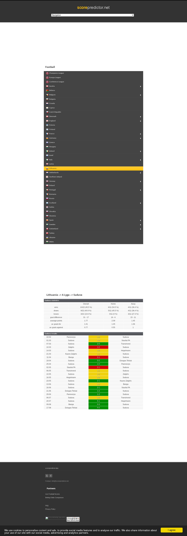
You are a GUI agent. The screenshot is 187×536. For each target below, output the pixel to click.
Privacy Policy (50, 509)
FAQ (47, 505)
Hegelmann (125, 351)
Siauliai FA (126, 340)
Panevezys (71, 337)
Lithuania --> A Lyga (57, 294)
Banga (71, 357)
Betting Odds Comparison (54, 497)
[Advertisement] (112, 43)
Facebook (50, 475)
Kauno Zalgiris (71, 354)
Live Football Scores (52, 494)
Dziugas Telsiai (126, 361)
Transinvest (125, 344)
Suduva (126, 337)
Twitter (47, 475)
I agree (171, 530)
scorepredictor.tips (51, 468)
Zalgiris (71, 347)
